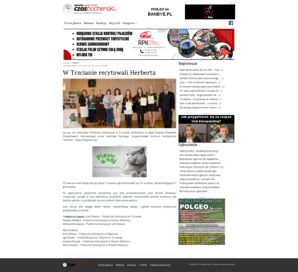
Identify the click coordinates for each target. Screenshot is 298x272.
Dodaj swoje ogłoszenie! (194, 191)
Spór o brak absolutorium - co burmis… (199, 103)
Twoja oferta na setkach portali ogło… (199, 171)
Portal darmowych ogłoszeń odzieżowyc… (201, 175)
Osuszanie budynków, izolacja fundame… (200, 187)
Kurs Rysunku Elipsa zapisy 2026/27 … (198, 154)
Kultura (75, 62)
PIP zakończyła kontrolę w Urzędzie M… (200, 90)
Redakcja (101, 23)
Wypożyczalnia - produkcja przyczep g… (199, 150)
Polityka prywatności (160, 264)
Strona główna (73, 23)
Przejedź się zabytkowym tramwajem (199, 74)
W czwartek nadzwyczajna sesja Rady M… (201, 86)
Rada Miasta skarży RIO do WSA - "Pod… (200, 69)
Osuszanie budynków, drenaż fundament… (201, 162)
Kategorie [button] (129, 23)
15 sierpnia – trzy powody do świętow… (200, 99)
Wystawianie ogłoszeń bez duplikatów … (200, 158)
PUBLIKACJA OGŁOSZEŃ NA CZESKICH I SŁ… (202, 167)
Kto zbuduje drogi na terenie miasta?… (199, 107)
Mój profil (114, 23)
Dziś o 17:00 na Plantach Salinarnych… (199, 82)
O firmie (143, 264)
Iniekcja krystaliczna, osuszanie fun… (198, 179)
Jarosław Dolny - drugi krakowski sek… (199, 94)
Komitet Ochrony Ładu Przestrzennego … (201, 78)
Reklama (89, 23)
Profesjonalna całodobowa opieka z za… (200, 183)
